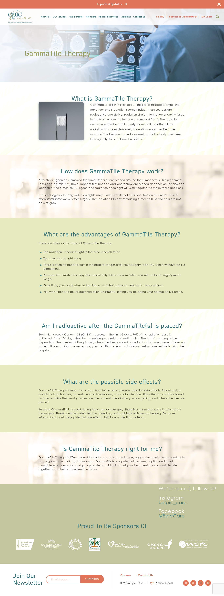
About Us (46, 16)
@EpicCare (172, 516)
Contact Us (139, 16)
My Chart (207, 16)
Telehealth (91, 16)
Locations (126, 16)
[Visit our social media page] (186, 583)
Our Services (59, 16)
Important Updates (109, 4)
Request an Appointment (183, 16)
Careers (125, 575)
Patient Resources (108, 16)
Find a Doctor (76, 16)
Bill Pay (160, 16)
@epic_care (173, 503)
